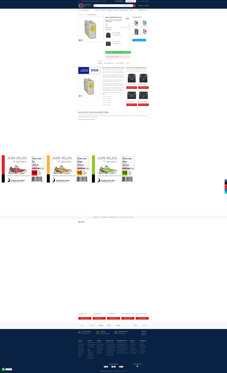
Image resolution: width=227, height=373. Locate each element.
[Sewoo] (144, 325)
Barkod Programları (91, 358)
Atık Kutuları (142, 342)
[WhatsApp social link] (123, 1)
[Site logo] (85, 5)
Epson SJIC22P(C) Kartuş (82, 313)
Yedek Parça (142, 352)
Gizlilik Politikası (81, 350)
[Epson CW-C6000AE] (131, 78)
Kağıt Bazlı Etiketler (91, 342)
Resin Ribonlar (99, 346)
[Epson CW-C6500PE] (143, 95)
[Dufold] (100, 325)
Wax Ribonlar (99, 342)
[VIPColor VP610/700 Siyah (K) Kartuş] (142, 268)
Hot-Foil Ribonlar (100, 348)
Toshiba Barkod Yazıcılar (110, 350)
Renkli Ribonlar (99, 352)
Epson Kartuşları (133, 344)
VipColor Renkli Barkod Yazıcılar (122, 352)
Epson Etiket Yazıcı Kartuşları (119, 217)
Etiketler (90, 340)
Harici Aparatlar (142, 350)
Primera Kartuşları (133, 348)
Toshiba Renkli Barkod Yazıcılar (122, 348)
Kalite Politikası (81, 348)
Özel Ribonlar (99, 350)
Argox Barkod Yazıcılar (110, 342)
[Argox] (82, 325)
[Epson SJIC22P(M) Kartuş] (99, 268)
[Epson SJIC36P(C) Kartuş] (145, 22)
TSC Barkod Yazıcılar (110, 352)
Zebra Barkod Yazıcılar (110, 354)
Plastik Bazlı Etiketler (91, 344)
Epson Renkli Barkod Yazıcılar (122, 344)
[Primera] (135, 325)
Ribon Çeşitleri (90, 356)
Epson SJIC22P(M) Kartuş (97, 313)
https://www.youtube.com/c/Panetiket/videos (86, 119)
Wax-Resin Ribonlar (100, 344)
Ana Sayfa (80, 14)
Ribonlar (99, 340)
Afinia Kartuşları (132, 342)
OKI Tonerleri (132, 346)
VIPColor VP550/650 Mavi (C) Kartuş (127, 313)
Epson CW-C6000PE (142, 84)
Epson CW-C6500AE (116, 41)
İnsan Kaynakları (81, 344)
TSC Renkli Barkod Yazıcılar (122, 350)
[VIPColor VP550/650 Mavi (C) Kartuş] (127, 268)
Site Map (79, 354)
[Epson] (109, 325)
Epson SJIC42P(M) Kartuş (111, 313)
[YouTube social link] (118, 1)
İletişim (79, 356)
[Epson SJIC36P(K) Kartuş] (136, 22)
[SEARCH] (134, 5)
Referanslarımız (81, 346)
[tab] (100, 62)
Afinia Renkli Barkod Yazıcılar (122, 342)
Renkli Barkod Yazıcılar (122, 340)
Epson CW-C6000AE (116, 32)
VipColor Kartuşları (133, 352)
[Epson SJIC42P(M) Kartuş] (113, 268)
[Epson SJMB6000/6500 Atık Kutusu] (136, 31)
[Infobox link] (86, 332)
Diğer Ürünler (143, 340)
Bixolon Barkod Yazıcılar (110, 344)
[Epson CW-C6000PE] (143, 78)
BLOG (89, 350)
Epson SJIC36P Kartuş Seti (129, 217)
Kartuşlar (84, 14)
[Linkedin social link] (122, 1)
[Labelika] (126, 325)
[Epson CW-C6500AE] (131, 95)
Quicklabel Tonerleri (133, 350)
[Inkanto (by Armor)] (118, 325)
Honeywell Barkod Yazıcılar (111, 346)
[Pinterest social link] (120, 1)
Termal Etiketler (90, 346)
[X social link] (116, 1)
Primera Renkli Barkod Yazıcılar (122, 346)
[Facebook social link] (115, 1)
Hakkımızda (80, 342)
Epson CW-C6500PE (142, 101)
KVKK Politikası (81, 352)
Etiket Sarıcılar (142, 348)
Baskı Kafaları (142, 344)
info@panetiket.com (131, 1)
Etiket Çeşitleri (90, 352)
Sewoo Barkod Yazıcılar (110, 348)
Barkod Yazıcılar (90, 354)
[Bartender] (91, 325)
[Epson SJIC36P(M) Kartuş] (145, 31)
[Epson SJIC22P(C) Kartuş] (84, 268)
